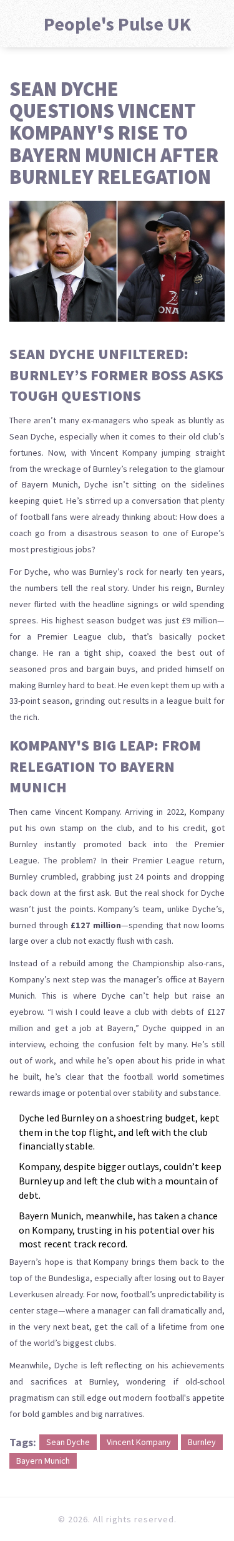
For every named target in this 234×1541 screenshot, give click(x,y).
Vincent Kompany (139, 1441)
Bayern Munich (43, 1460)
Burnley (202, 1441)
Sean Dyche (68, 1441)
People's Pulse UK (117, 24)
